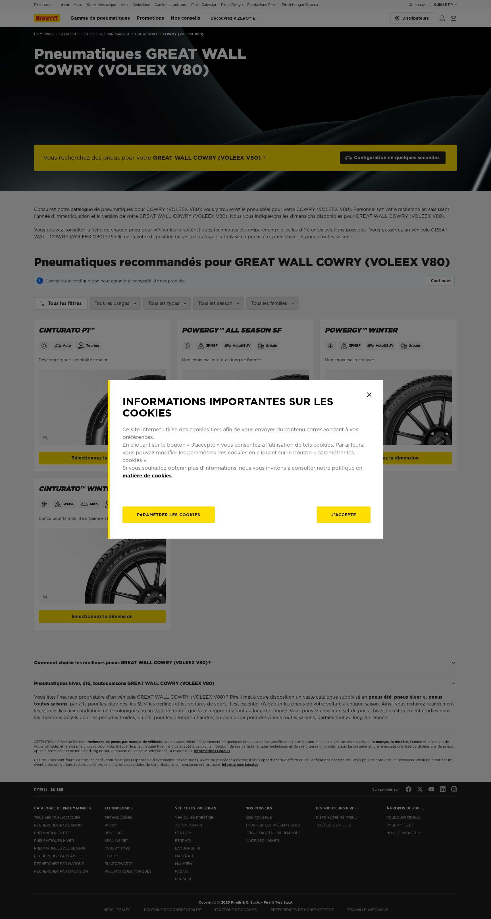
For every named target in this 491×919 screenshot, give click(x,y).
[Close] (369, 394)
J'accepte (343, 514)
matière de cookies (147, 476)
